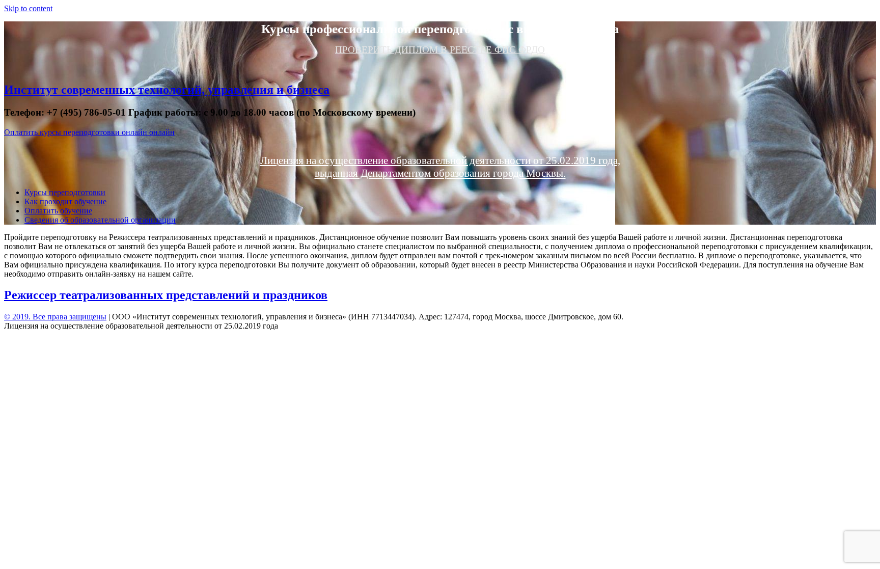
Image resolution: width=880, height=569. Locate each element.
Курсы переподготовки (64, 192)
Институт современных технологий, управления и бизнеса (166, 89)
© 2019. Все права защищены (55, 316)
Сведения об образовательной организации (100, 219)
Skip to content (28, 8)
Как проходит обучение (65, 201)
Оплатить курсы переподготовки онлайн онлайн (89, 132)
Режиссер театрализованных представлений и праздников (165, 295)
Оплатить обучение (58, 210)
